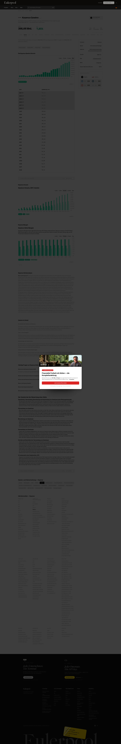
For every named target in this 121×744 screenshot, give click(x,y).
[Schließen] (79, 357)
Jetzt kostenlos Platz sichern (60, 383)
